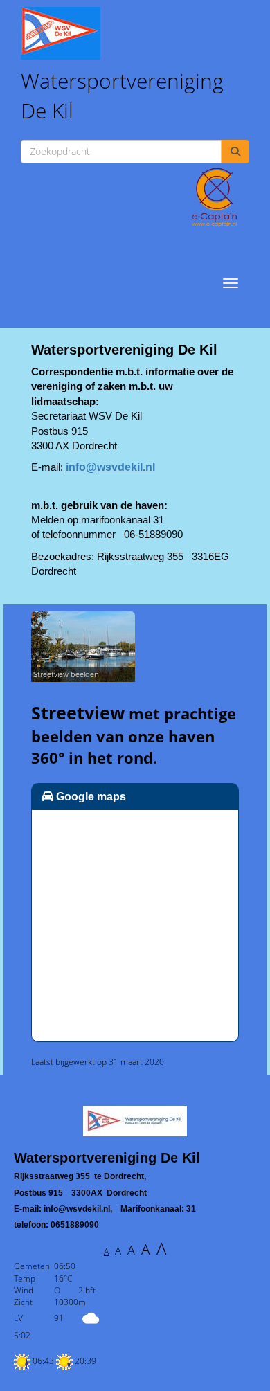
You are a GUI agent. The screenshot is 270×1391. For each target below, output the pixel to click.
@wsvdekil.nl (110, 467)
